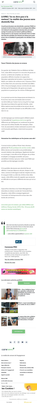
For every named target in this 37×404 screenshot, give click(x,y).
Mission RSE (4, 378)
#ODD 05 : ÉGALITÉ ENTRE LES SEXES (10, 13)
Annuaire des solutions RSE (26, 367)
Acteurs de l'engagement (7, 370)
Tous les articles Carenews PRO (14, 259)
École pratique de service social (20, 148)
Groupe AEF (4, 383)
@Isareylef (22, 228)
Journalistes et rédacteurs (26, 372)
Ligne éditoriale (5, 365)
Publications (23, 362)
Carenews (27, 283)
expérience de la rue (19, 120)
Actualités (3, 372)
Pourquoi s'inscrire (6, 367)
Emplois (22, 360)
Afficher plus (18, 331)
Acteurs (9, 283)
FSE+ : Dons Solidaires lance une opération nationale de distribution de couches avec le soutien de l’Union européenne (26, 292)
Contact (22, 374)
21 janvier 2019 (28, 234)
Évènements (23, 365)
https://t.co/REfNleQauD (20, 230)
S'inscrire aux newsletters (26, 370)
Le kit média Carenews (7, 380)
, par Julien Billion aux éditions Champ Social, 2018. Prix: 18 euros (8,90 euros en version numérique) (17, 207)
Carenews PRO (8, 6)
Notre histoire (4, 360)
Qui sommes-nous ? (6, 362)
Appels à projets (5, 374)
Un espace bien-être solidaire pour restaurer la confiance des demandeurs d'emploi (26, 318)
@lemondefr (9, 230)
